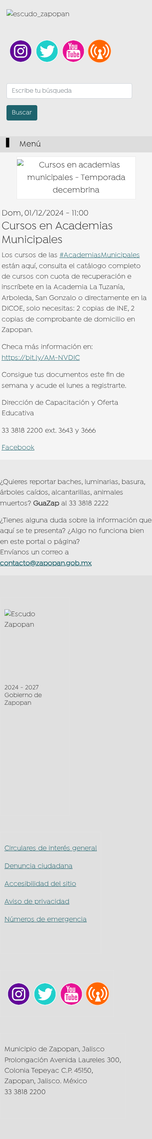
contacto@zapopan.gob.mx (46, 563)
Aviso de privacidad (36, 902)
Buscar (22, 113)
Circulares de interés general (50, 848)
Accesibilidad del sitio (40, 884)
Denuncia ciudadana (38, 866)
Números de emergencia (45, 919)
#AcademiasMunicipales (100, 255)
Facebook (18, 448)
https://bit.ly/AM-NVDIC (41, 358)
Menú (29, 144)
